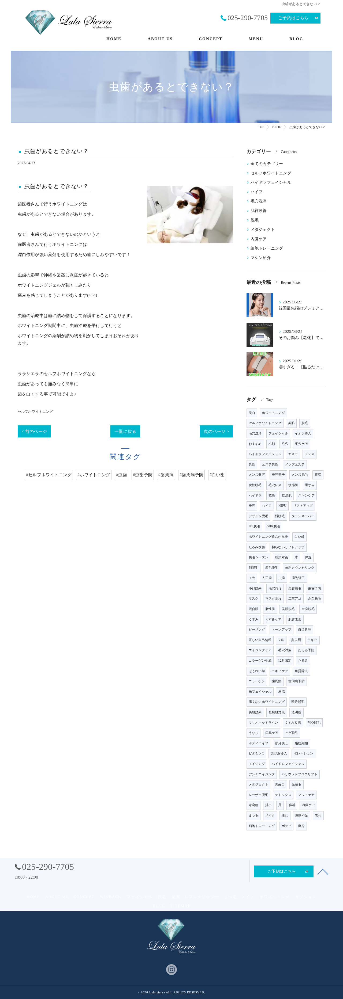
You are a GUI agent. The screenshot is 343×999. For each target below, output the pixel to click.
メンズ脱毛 (300, 474)
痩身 (301, 826)
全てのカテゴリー (267, 164)
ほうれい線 (257, 671)
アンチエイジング (262, 774)
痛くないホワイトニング (267, 702)
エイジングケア (260, 650)
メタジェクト (263, 229)
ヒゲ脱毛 (291, 733)
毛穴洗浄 (259, 201)
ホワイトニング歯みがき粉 (268, 537)
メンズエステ (295, 464)
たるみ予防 (306, 650)
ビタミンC (256, 753)
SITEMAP (180, 906)
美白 (252, 413)
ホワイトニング (273, 413)
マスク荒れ (273, 598)
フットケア (306, 795)
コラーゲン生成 (260, 660)
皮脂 (281, 691)
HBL (285, 815)
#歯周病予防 (191, 474)
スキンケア (306, 495)
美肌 (291, 423)
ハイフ (257, 192)
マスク (254, 598)
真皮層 (296, 640)
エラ (252, 578)
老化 (318, 815)
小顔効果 (255, 588)
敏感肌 (293, 485)
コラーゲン (257, 681)
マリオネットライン (263, 723)
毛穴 (285, 444)
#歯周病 (166, 474)
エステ (293, 454)
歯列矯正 (298, 578)
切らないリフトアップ (288, 547)
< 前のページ (34, 431)
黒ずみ (310, 485)
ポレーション (303, 753)
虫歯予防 (314, 588)
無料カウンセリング (300, 568)
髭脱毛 (280, 516)
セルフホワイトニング (35, 412)
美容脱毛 (294, 588)
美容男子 (278, 474)
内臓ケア (259, 239)
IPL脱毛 (254, 526)
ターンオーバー (303, 516)
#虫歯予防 (142, 474)
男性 (252, 464)
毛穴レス (275, 485)
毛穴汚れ (275, 588)
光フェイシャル (260, 691)
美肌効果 (255, 712)
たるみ (303, 660)
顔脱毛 (254, 568)
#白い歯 (217, 474)
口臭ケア (271, 733)
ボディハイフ (258, 743)
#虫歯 (121, 474)
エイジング (257, 764)
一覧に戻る (125, 431)
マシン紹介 (261, 258)
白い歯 (299, 537)
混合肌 (254, 609)
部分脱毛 (297, 702)
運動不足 (301, 815)
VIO (281, 640)
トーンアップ (281, 629)
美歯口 (280, 784)
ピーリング (257, 629)
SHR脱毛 (273, 526)
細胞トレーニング (267, 248)
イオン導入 (303, 433)
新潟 (318, 474)
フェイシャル (278, 433)
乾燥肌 (287, 495)
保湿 (308, 557)
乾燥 (272, 495)
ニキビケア (280, 671)
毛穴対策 (284, 650)
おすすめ (255, 444)
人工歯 (267, 578)
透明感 (296, 712)
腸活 (292, 805)
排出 (268, 805)
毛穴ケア (301, 444)
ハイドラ (255, 495)
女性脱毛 (255, 485)
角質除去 (301, 671)
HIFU (282, 506)
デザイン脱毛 (258, 516)
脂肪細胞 (301, 743)
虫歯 (281, 578)
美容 (252, 506)
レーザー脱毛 (258, 795)
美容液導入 (279, 753)
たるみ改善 (257, 547)
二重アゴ (294, 598)
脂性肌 (270, 609)
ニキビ (313, 640)
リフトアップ (303, 506)
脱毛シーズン (258, 557)
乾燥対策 (281, 557)
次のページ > (216, 431)
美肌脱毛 (288, 609)
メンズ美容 (257, 474)
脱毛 (255, 220)
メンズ (310, 454)
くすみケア (273, 619)
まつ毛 (254, 815)
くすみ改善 (293, 723)
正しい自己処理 (260, 640)
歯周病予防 (296, 681)
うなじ (254, 733)
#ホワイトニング (93, 474)
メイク (270, 815)
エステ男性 (270, 464)
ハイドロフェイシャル (288, 764)
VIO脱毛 (314, 723)
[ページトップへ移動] (323, 871)
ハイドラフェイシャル (271, 182)
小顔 (272, 444)
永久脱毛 (314, 598)
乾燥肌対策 (277, 712)
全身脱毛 (308, 609)
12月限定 (284, 660)
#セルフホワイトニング (49, 474)
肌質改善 (259, 210)
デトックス (283, 795)
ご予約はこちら (293, 18)
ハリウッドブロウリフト (300, 774)
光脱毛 (296, 784)
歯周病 (277, 681)
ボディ (287, 826)
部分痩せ (281, 743)
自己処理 (304, 629)
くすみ (254, 619)
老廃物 (254, 805)
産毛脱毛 (271, 568)
